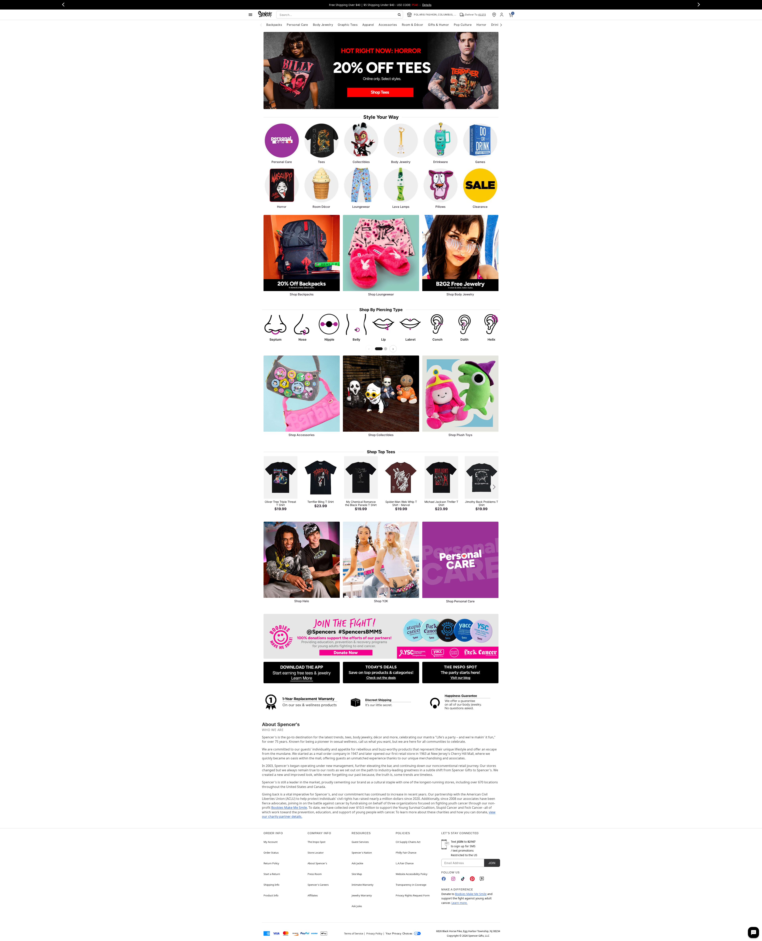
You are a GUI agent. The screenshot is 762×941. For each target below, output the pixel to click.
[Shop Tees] (381, 70)
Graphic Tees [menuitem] (348, 25)
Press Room (315, 874)
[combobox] (339, 14)
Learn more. (459, 903)
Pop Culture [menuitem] (463, 25)
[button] (494, 487)
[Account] (502, 14)
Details (426, 5)
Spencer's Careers (318, 884)
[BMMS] (381, 636)
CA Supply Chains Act (408, 842)
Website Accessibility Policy (411, 874)
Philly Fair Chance (406, 852)
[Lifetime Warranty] (460, 703)
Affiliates (313, 895)
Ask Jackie (357, 863)
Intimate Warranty (362, 884)
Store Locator (316, 852)
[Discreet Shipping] (381, 703)
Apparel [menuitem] (368, 25)
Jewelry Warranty (362, 895)
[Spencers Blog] (460, 672)
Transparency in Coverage (411, 884)
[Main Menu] (250, 14)
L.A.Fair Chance (405, 863)
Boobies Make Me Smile (289, 807)
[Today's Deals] (381, 672)
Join (492, 863)
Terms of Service (353, 933)
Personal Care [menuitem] (297, 25)
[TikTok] (462, 879)
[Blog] (481, 879)
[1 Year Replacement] (302, 701)
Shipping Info (271, 884)
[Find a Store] (494, 14)
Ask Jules (357, 906)
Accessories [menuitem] (388, 25)
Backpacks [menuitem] (274, 25)
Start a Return (272, 874)
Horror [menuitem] (481, 25)
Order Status (271, 852)
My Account (271, 842)
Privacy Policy (374, 933)
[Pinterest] (472, 879)
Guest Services (360, 842)
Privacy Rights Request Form (413, 895)
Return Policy (271, 863)
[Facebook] (443, 879)
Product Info (271, 895)
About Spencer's (317, 863)
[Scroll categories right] (501, 25)
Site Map (357, 874)
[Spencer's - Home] (265, 14)
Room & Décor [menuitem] (412, 25)
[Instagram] (453, 879)
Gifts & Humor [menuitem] (438, 25)
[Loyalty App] (302, 672)
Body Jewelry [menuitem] (323, 25)
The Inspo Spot (316, 842)
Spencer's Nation (362, 852)
